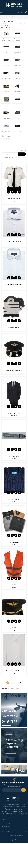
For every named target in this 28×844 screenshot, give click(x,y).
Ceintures (17, 105)
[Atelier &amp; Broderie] (14, 769)
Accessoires (6, 105)
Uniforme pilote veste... (14, 413)
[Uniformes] (6, 60)
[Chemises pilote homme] (6, 33)
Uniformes (6, 65)
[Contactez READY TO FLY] (14, 709)
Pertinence (10, 154)
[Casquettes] (6, 113)
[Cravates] (17, 73)
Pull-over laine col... (14, 499)
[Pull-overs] (6, 47)
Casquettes (6, 118)
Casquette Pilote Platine (14, 370)
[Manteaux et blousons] (17, 47)
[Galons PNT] (6, 86)
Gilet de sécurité (14, 585)
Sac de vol (17, 131)
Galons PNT (6, 91)
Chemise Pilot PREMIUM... (14, 241)
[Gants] (17, 113)
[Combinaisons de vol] (6, 126)
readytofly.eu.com (15, 688)
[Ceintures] (17, 99)
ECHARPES (6, 139)
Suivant (20, 683)
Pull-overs (6, 52)
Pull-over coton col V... (14, 542)
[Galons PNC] (17, 86)
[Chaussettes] (6, 73)
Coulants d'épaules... (14, 327)
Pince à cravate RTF (14, 456)
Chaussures (17, 65)
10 (17, 682)
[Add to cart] (8, 192)
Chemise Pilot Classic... (14, 198)
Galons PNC (17, 91)
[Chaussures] (17, 60)
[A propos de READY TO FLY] (14, 745)
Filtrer (22, 154)
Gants (17, 118)
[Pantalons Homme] (17, 33)
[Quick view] (19, 192)
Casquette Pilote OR (14, 628)
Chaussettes (6, 78)
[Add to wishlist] (12, 192)
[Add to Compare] (15, 192)
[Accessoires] (6, 99)
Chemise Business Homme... (14, 284)
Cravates (17, 78)
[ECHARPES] (6, 136)
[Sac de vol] (17, 126)
